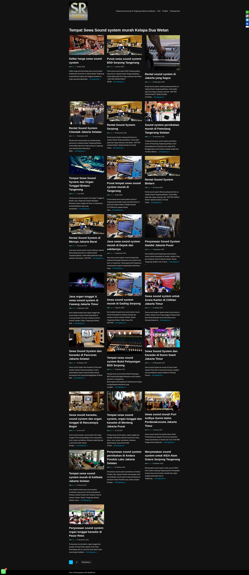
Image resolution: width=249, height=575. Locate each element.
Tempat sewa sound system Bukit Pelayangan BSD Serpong (123, 361)
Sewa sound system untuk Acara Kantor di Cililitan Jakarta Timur (162, 300)
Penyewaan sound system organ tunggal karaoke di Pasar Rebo (86, 531)
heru (73, 66)
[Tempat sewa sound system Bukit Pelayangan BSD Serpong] (124, 341)
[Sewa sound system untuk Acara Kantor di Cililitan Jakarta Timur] (162, 282)
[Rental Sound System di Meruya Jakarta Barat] (86, 224)
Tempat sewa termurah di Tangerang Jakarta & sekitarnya (135, 11)
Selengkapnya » (95, 79)
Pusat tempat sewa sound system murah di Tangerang (124, 187)
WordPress (91, 572)
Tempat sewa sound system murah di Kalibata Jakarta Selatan (85, 477)
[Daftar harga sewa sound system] (86, 45)
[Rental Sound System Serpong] (124, 111)
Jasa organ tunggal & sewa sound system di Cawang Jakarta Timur (83, 300)
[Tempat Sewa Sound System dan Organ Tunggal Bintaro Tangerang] (86, 165)
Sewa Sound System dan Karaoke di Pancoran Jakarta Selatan (85, 355)
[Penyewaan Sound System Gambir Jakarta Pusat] (162, 226)
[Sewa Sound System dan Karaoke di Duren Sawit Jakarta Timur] (162, 337)
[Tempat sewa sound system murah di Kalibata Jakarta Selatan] (86, 460)
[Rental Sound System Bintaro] (162, 166)
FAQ (158, 11)
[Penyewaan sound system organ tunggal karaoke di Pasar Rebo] (86, 514)
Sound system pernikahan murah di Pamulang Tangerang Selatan (162, 128)
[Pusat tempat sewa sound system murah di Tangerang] (124, 167)
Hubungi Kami (175, 11)
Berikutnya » (86, 562)
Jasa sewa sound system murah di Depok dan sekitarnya (123, 245)
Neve (71, 572)
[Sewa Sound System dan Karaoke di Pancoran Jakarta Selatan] (86, 337)
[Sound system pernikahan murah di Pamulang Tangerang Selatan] (162, 111)
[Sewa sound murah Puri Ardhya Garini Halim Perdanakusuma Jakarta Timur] (162, 400)
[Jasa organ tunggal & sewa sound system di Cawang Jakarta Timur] (86, 282)
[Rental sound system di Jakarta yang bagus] (162, 52)
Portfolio (165, 11)
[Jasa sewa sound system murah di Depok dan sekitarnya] (124, 226)
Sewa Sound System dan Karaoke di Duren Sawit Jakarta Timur (161, 355)
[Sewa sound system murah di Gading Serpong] (124, 284)
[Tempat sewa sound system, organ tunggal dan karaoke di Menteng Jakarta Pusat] (124, 401)
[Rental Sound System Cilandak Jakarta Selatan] (86, 112)
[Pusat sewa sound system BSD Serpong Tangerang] (124, 45)
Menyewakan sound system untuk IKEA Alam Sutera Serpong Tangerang (162, 455)
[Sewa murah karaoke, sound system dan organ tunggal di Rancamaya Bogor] (86, 401)
